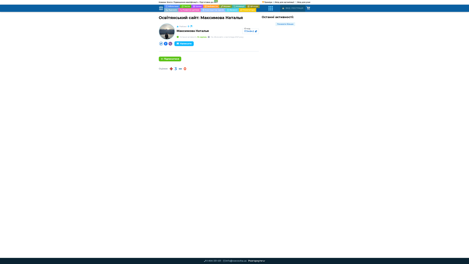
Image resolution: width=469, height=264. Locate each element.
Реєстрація (297, 8)
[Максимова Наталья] (167, 31)
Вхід (288, 8)
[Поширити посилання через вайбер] (170, 43)
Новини (162, 2)
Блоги (170, 2)
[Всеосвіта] (161, 8)
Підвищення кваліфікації (186, 2)
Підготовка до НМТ (208, 1)
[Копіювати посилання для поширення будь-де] (161, 43)
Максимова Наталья (193, 31)
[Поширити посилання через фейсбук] (166, 43)
